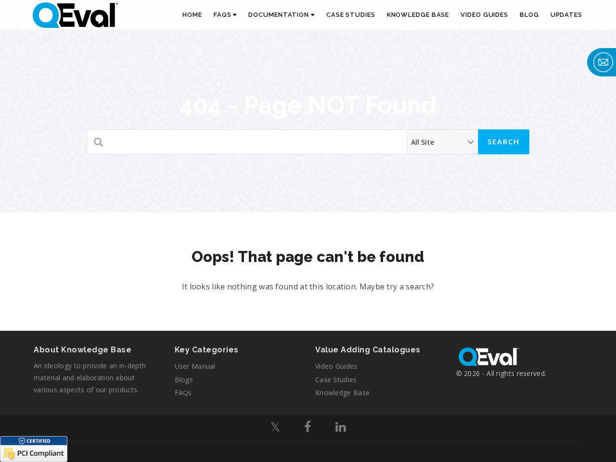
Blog (529, 14)
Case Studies (350, 14)
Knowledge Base (418, 14)
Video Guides (484, 14)
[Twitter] (275, 428)
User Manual (195, 366)
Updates (566, 14)
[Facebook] (307, 428)
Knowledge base (342, 392)
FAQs (223, 14)
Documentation (279, 14)
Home (192, 14)
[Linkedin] (340, 428)
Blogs (184, 379)
